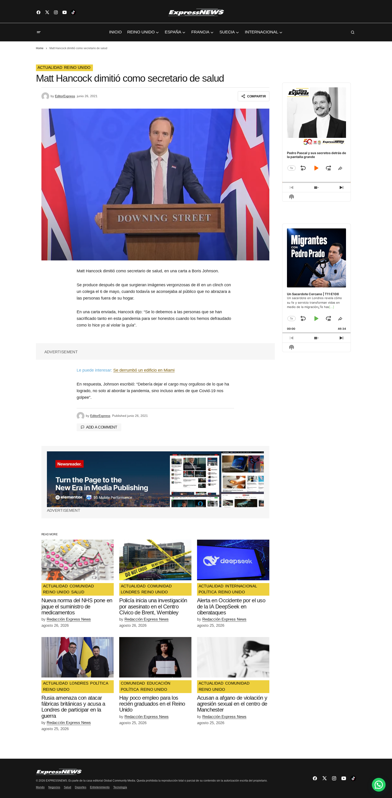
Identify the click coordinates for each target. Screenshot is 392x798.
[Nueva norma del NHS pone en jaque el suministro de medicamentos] (77, 560)
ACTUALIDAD (50, 68)
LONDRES (130, 592)
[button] (38, 32)
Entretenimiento (100, 787)
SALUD (77, 592)
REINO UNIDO (77, 68)
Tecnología (120, 787)
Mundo (40, 787)
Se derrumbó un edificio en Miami (144, 370)
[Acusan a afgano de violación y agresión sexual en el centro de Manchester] (233, 657)
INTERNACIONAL (241, 586)
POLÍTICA (208, 592)
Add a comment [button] (101, 427)
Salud (67, 787)
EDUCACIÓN (158, 683)
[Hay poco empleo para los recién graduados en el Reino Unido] (155, 657)
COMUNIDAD (82, 586)
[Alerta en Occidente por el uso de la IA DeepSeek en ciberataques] (233, 560)
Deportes (80, 787)
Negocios (54, 787)
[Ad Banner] (155, 479)
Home (39, 48)
